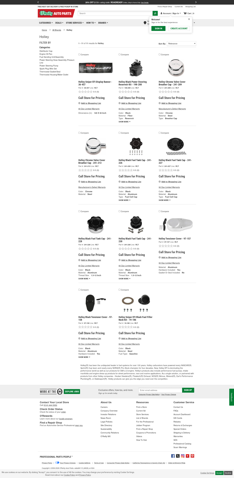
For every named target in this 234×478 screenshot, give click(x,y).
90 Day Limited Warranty (89, 108)
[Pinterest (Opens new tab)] (192, 455)
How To (89, 22)
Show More (124, 122)
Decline (228, 473)
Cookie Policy (69, 475)
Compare (85, 54)
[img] (189, 19)
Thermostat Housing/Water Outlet (54, 74)
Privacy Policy (85, 475)
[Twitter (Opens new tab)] (178, 455)
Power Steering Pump (49, 65)
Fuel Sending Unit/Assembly (52, 57)
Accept (219, 473)
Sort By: (162, 43)
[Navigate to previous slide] (38, 2)
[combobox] (115, 13)
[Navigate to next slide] (196, 2)
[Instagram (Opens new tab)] (182, 455)
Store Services (73, 22)
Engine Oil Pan (46, 54)
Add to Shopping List (91, 103)
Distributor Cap (46, 51)
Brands (101, 22)
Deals (58, 22)
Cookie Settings (207, 473)
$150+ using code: (117, 2)
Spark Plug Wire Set (48, 68)
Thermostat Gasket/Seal (50, 71)
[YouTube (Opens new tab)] (187, 455)
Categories (44, 22)
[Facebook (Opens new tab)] (173, 455)
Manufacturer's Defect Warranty (172, 108)
